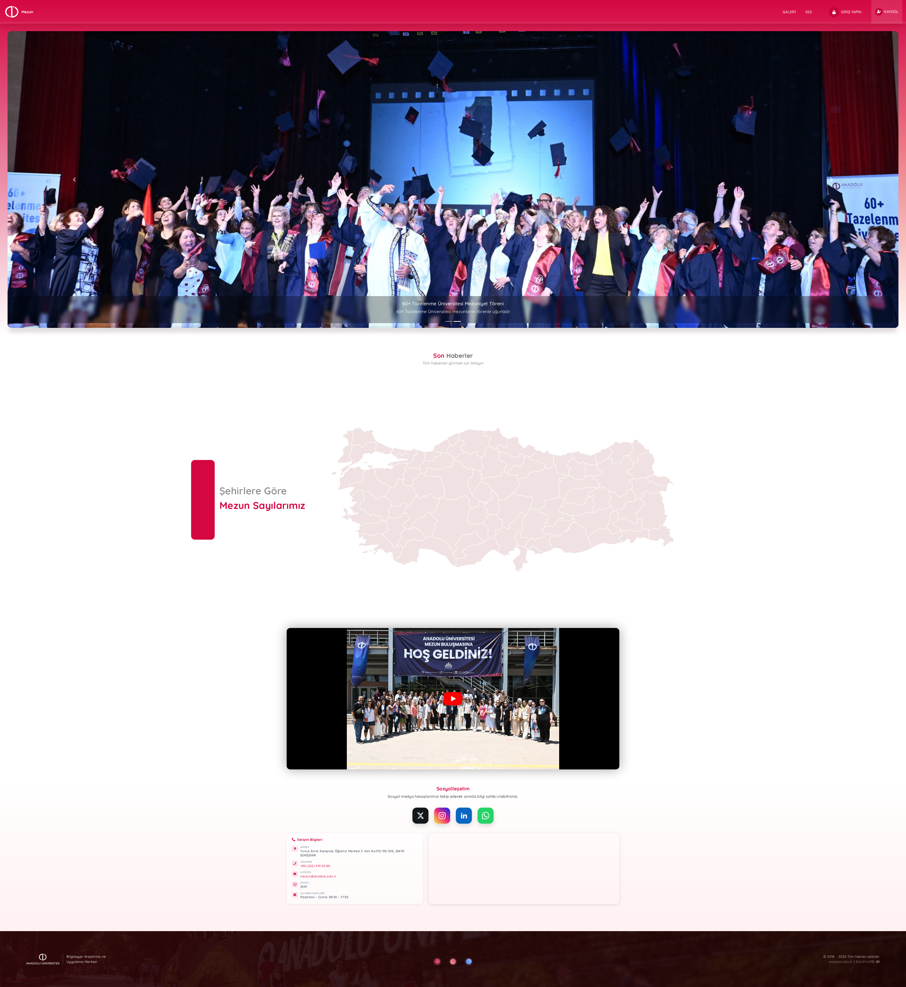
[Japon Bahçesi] (453, 961)
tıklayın (477, 363)
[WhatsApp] (486, 816)
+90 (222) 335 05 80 (315, 866)
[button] (74, 179)
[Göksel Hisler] (469, 961)
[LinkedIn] (464, 816)
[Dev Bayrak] (437, 961)
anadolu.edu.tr (841, 961)
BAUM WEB (866, 961)
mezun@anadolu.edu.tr (318, 876)
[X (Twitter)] (420, 816)
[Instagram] (442, 816)
